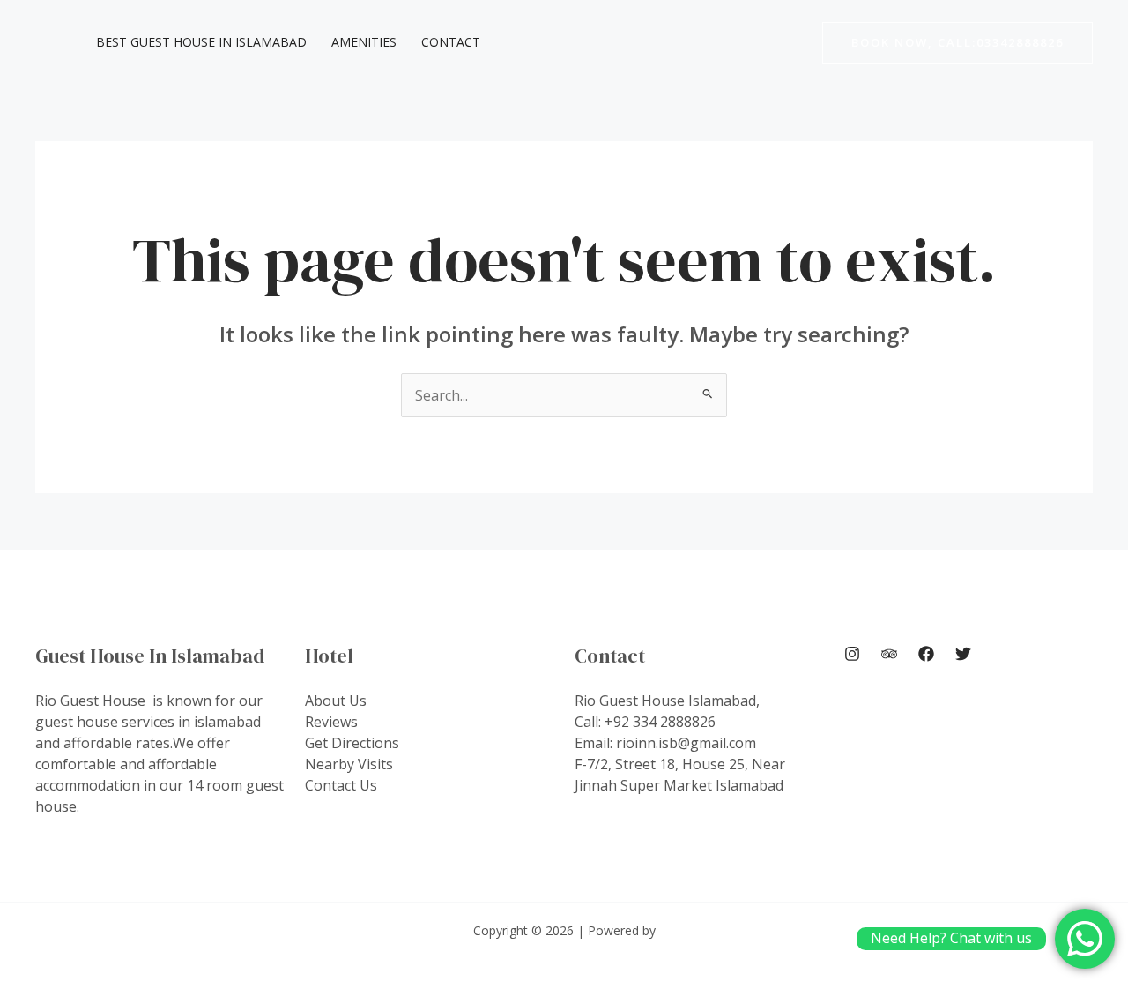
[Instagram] (852, 654)
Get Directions (352, 743)
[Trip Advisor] (889, 654)
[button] (957, 43)
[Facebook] (926, 654)
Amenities (364, 42)
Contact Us (341, 785)
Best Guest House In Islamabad (201, 42)
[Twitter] (963, 654)
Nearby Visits (349, 764)
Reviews (331, 721)
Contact (450, 42)
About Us (336, 700)
